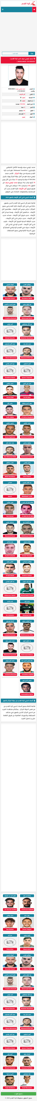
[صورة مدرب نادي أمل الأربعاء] (10, 593)
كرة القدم (26, 3)
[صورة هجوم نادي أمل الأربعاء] (10, 335)
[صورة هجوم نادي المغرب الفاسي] (27, 1065)
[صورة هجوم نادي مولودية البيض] (10, 1065)
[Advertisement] (18, 31)
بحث (32, 53)
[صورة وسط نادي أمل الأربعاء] (27, 296)
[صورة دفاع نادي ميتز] (10, 907)
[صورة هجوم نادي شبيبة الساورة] (10, 947)
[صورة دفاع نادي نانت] (27, 927)
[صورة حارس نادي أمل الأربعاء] (10, 375)
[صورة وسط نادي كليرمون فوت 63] (10, 927)
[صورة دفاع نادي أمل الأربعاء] (10, 316)
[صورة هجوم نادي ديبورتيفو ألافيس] (27, 907)
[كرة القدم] (34, 9)
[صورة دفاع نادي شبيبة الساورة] (27, 947)
